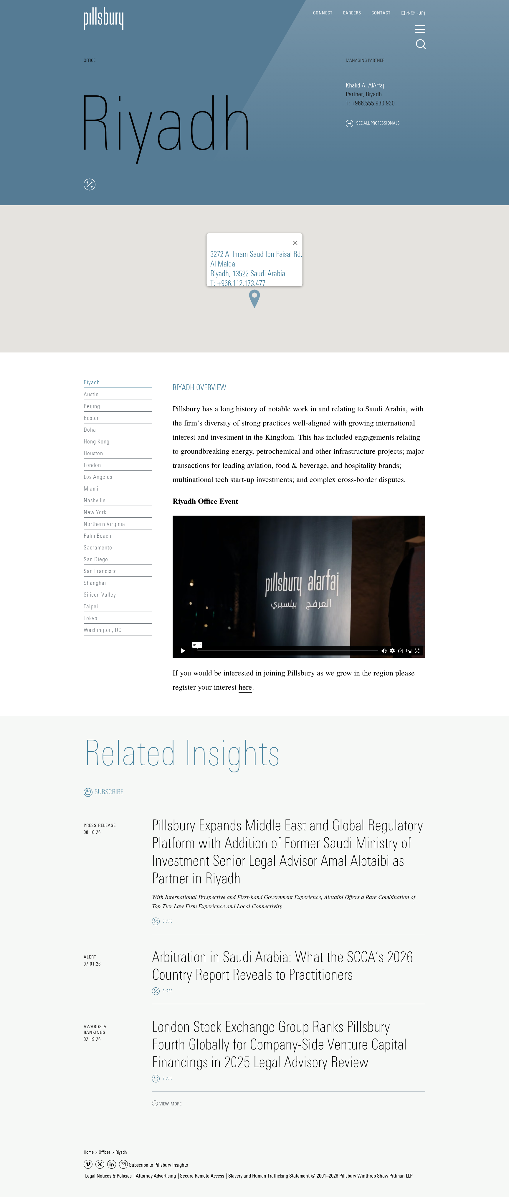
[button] (254, 298)
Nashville (95, 501)
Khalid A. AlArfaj (365, 85)
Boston (92, 418)
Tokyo (90, 618)
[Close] (295, 243)
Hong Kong (97, 442)
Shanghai (95, 583)
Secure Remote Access (202, 1176)
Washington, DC (103, 630)
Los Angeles (98, 477)
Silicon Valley (100, 595)
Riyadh (92, 382)
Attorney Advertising (156, 1176)
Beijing (92, 406)
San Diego (96, 559)
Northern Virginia (104, 524)
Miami (91, 489)
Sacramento (98, 548)
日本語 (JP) (413, 13)
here (245, 687)
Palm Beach (97, 536)
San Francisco (100, 571)
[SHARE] (156, 921)
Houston (93, 453)
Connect (323, 13)
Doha (90, 430)
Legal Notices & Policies (108, 1176)
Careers (352, 13)
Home (89, 1152)
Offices (104, 1152)
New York (95, 512)
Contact (381, 13)
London (92, 465)
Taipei (91, 607)
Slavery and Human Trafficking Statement (269, 1176)
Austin (91, 395)
